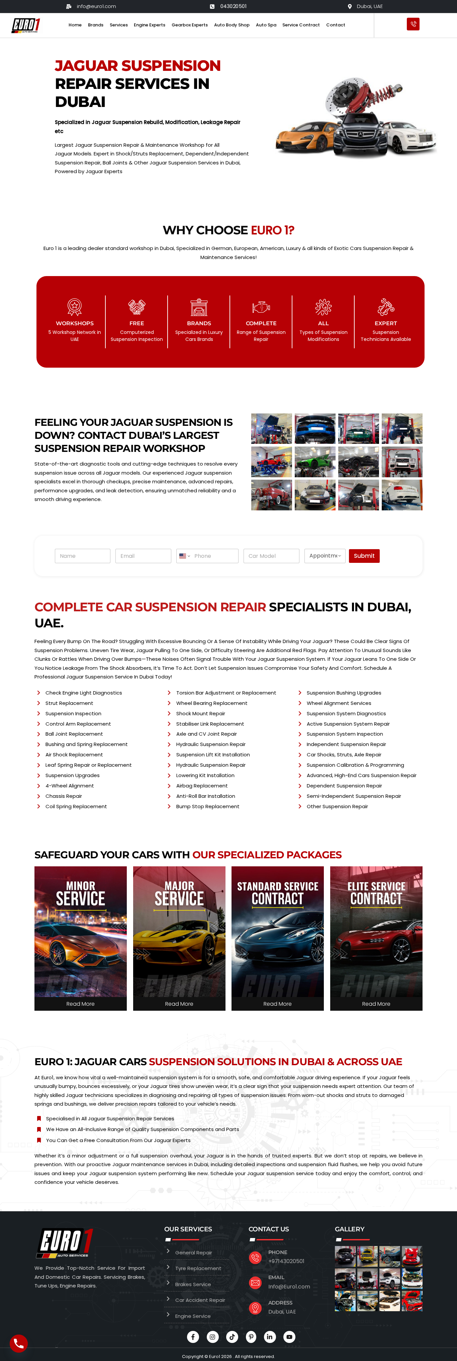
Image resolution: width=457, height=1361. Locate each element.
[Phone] (19, 1344)
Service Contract (301, 25)
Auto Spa (266, 25)
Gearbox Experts (190, 25)
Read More (81, 1004)
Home (75, 25)
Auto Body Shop (232, 25)
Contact (335, 25)
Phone (277, 1252)
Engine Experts (149, 25)
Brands (95, 25)
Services (119, 25)
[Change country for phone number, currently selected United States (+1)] (184, 556)
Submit (364, 556)
